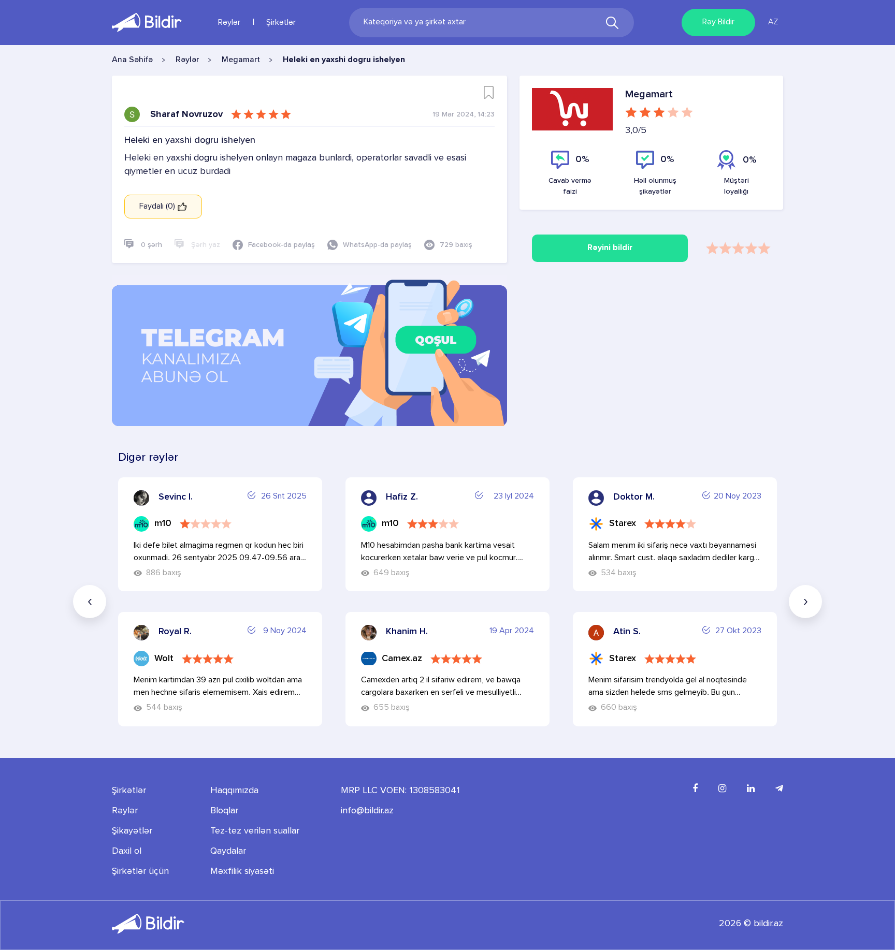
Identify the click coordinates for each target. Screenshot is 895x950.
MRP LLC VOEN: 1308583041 (400, 790)
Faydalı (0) (158, 206)
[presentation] (89, 601)
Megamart (241, 60)
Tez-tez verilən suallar (254, 831)
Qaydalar (228, 851)
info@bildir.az (367, 810)
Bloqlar (224, 810)
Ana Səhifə (132, 60)
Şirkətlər (281, 23)
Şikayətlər (132, 831)
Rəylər (229, 23)
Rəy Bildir (718, 22)
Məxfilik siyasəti (242, 871)
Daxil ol (126, 851)
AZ (773, 22)
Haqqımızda (234, 790)
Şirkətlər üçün (140, 871)
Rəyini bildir (609, 248)
